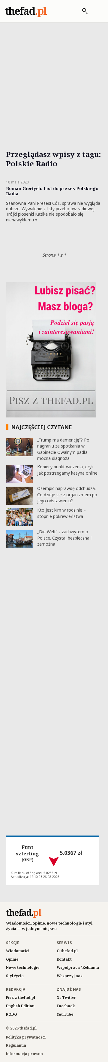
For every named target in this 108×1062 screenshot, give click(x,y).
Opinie (12, 959)
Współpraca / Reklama (78, 967)
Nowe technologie (22, 967)
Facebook (66, 1005)
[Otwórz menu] (97, 11)
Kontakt (64, 959)
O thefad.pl (67, 950)
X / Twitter (66, 997)
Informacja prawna (24, 1053)
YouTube (65, 1014)
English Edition (20, 1005)
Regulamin (16, 1045)
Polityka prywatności (26, 1037)
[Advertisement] (54, 79)
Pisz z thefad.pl (20, 997)
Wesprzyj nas (69, 975)
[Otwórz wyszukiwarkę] (82, 11)
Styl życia (15, 975)
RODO (11, 1014)
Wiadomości (17, 950)
